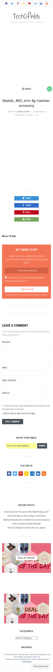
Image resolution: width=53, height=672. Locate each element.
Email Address (9, 380)
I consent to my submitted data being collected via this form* (24, 279)
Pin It (28, 212)
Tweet (28, 198)
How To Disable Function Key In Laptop (27, 527)
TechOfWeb (26, 16)
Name (4, 367)
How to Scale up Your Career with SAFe (26, 516)
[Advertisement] (26, 54)
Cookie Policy (27, 661)
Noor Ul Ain (24, 111)
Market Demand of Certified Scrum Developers (26, 520)
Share (28, 205)
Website (6, 393)
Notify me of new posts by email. (20, 413)
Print (28, 219)
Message (6, 342)
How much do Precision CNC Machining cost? (26, 512)
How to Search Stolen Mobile (26, 523)
